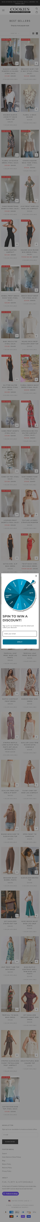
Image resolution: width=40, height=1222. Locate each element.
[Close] (36, 575)
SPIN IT (19, 642)
